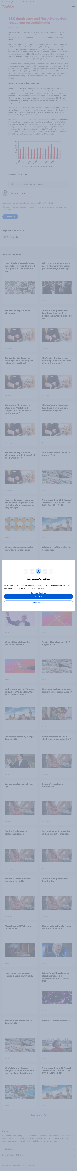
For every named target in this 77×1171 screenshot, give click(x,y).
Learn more (40, 588)
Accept (38, 596)
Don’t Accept (38, 603)
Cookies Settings (38, 593)
